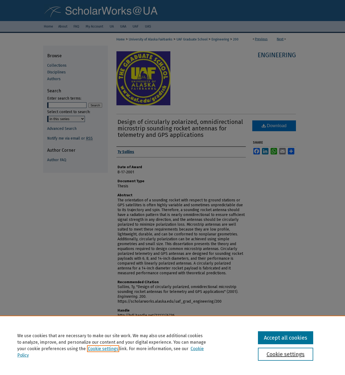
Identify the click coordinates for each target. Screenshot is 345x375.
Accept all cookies (285, 338)
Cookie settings (103, 348)
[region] (172, 345)
